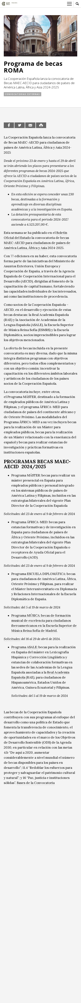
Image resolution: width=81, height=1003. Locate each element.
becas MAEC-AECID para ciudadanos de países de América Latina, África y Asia (37, 243)
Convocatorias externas (22, 94)
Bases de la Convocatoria (36, 783)
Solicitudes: (12, 639)
